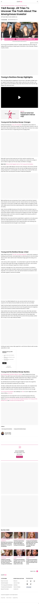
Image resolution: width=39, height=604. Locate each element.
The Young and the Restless (7, 391)
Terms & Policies (17, 587)
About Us (15, 580)
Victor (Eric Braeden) (16, 124)
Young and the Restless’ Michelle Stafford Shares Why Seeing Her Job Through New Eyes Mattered (32, 543)
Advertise (15, 585)
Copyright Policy (15, 597)
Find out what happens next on (19, 164)
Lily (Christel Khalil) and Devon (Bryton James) (11, 374)
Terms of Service (8, 597)
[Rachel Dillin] (3, 433)
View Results (9, 366)
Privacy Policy (3, 597)
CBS (23, 391)
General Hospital (4, 583)
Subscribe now (19, 456)
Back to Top (32, 571)
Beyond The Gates (5, 589)
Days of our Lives (4, 580)
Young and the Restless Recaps (20, 428)
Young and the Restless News (31, 539)
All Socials (29, 587)
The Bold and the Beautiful (15, 400)
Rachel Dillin (4, 19)
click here (10, 393)
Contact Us (16, 589)
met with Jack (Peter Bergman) (19, 254)
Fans (11, 399)
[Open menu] (1, 1)
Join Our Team (17, 583)
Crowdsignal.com (8, 367)
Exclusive (22, 399)
